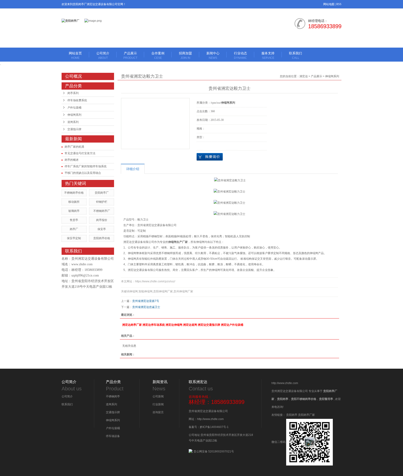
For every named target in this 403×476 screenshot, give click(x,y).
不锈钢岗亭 (113, 396)
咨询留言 (158, 412)
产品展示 (130, 55)
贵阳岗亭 (291, 414)
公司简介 (102, 55)
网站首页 (75, 55)
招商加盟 (185, 55)
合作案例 (157, 55)
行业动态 (240, 55)
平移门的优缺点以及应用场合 (83, 173)
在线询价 (210, 157)
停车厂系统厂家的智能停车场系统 (86, 166)
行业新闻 (158, 404)
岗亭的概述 (72, 159)
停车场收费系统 (77, 100)
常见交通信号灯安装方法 (80, 153)
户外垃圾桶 (74, 107)
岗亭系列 (73, 93)
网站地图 (328, 4)
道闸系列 (73, 122)
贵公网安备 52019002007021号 (214, 451)
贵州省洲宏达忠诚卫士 (146, 307)
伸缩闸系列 (74, 114)
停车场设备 (113, 436)
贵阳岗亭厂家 (306, 414)
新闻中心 (212, 55)
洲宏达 (303, 76)
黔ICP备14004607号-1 (214, 427)
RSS (338, 4)
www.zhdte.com (82, 264)
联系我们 (295, 55)
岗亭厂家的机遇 (74, 146)
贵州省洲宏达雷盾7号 (145, 301)
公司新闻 (158, 396)
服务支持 (267, 55)
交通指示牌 (74, 129)
